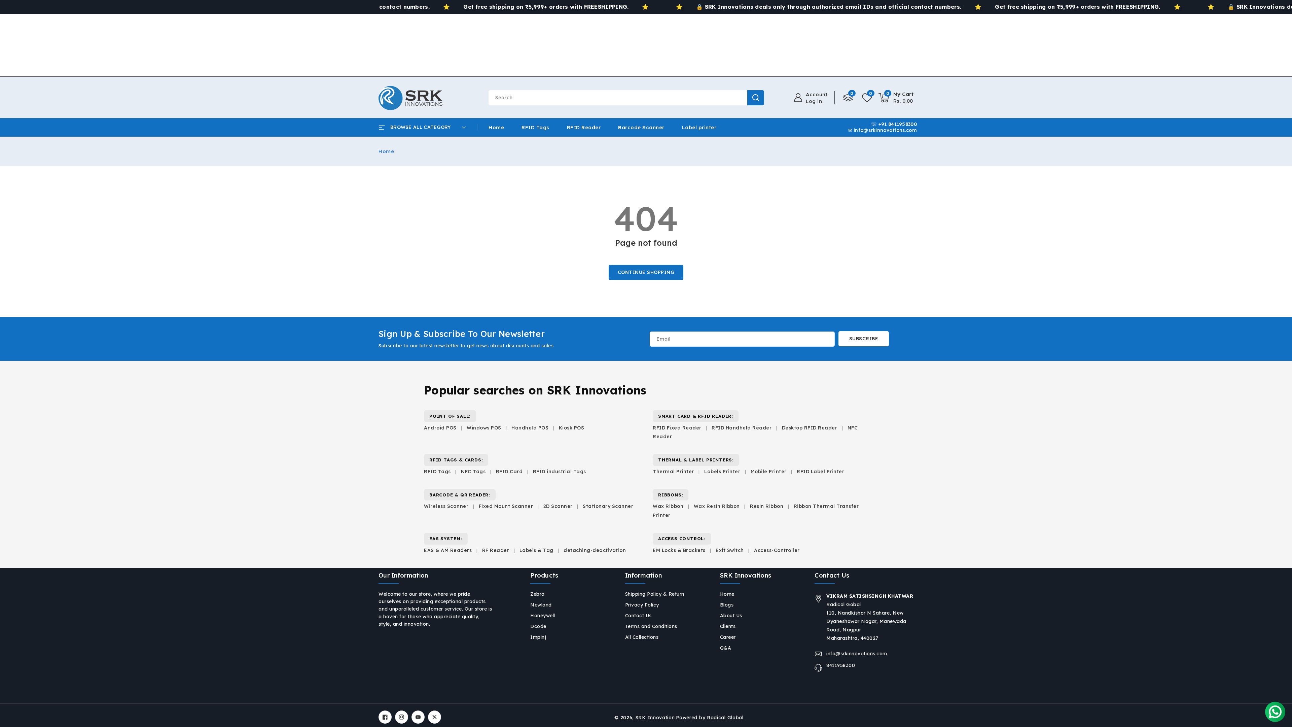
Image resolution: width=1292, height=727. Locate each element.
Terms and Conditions (651, 626)
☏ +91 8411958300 (894, 124)
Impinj (538, 637)
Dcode (538, 626)
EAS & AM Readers (448, 550)
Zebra (537, 594)
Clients (728, 626)
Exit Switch (730, 550)
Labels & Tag (537, 550)
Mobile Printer (769, 472)
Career (728, 637)
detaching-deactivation (595, 550)
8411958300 (840, 665)
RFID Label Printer (820, 472)
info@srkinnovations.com (856, 654)
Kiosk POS (571, 428)
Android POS (440, 428)
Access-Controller (777, 550)
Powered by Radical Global (710, 718)
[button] (896, 97)
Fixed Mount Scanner (506, 506)
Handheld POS (529, 428)
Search (755, 97)
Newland (541, 605)
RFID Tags (437, 472)
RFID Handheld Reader (741, 428)
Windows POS (484, 428)
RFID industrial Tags (559, 472)
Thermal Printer (673, 472)
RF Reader (495, 550)
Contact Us (638, 616)
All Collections (642, 637)
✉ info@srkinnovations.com (882, 131)
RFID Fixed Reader (677, 428)
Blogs (727, 605)
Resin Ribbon (766, 506)
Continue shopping (646, 272)
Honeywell (542, 616)
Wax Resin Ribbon (717, 506)
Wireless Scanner (446, 506)
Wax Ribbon (668, 506)
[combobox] (626, 97)
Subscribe (863, 339)
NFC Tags (473, 472)
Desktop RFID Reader (809, 428)
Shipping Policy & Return (654, 594)
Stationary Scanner (608, 506)
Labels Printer (722, 472)
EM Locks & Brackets (679, 550)
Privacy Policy (642, 605)
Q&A (725, 648)
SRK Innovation (655, 718)
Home (386, 151)
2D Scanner (558, 506)
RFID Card (509, 472)
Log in (814, 101)
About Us (731, 616)
